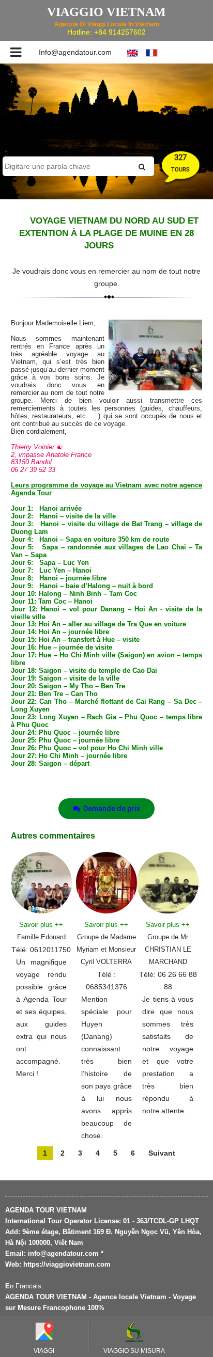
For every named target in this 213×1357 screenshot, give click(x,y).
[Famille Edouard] (41, 882)
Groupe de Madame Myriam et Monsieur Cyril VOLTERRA (106, 949)
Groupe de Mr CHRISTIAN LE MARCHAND (168, 949)
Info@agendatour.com (75, 52)
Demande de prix (110, 808)
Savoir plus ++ (41, 924)
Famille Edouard (41, 937)
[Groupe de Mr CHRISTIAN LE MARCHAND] (168, 882)
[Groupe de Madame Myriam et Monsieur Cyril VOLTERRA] (107, 882)
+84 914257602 (120, 32)
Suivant (161, 1153)
